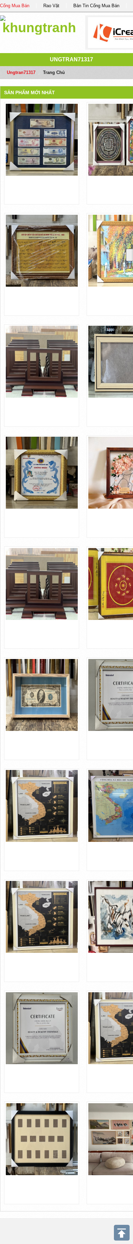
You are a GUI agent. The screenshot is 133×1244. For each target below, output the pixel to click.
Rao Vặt (51, 5)
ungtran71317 (71, 59)
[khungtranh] (39, 23)
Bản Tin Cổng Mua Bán (96, 5)
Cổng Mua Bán (14, 5)
